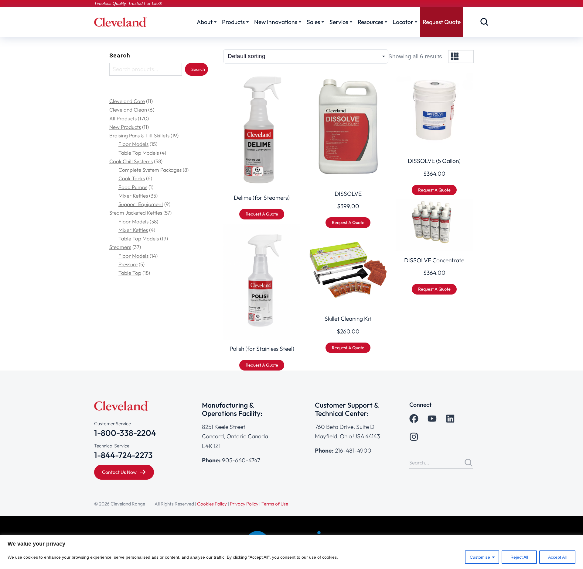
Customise (480, 557)
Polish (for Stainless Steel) (262, 348)
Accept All (557, 557)
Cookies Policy (212, 504)
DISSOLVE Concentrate (434, 260)
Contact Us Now (119, 472)
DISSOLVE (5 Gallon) (434, 160)
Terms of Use (274, 504)
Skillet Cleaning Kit (348, 318)
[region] (291, 552)
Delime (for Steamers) (262, 197)
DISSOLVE (348, 193)
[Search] (468, 462)
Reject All (519, 557)
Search (119, 55)
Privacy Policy (244, 504)
